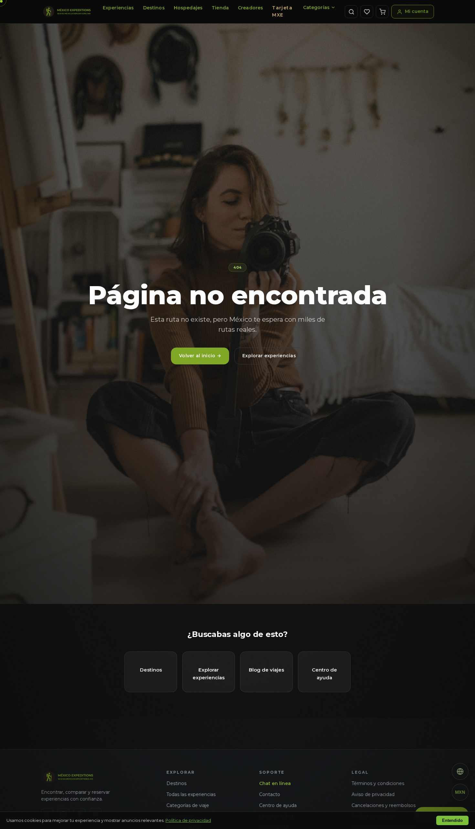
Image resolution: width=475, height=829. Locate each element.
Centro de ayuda (278, 805)
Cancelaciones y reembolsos (384, 805)
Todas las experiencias (191, 794)
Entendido (452, 820)
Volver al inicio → (200, 356)
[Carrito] (382, 11)
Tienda (220, 8)
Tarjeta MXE (282, 11)
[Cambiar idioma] (460, 771)
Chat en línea (275, 783)
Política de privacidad (188, 820)
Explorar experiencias (269, 356)
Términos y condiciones (378, 783)
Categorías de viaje (187, 805)
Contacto (269, 794)
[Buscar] (351, 11)
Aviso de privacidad (373, 794)
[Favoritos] (366, 11)
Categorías (316, 7)
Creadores (250, 8)
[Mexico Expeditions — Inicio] (67, 11)
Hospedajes (188, 8)
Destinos (154, 8)
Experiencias (118, 8)
